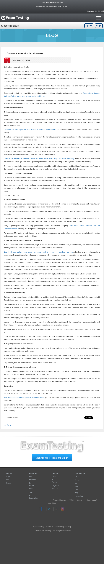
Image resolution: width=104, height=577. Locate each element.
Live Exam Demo (31, 485)
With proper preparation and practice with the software (24, 398)
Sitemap (67, 526)
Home (9, 473)
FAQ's (77, 477)
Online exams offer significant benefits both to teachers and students (30, 130)
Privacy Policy (38, 526)
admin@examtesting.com (54, 2)
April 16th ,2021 (21, 60)
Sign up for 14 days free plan (52, 457)
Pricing (55, 473)
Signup (88, 26)
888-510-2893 (99, 11)
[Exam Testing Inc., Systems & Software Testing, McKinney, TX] (53, 518)
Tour (31, 492)
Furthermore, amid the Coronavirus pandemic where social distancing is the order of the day (39, 159)
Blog (76, 486)
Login (99, 26)
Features (33, 473)
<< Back (7, 425)
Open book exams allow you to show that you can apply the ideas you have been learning (38, 252)
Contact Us (80, 473)
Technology (79, 496)
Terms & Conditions (54, 526)
